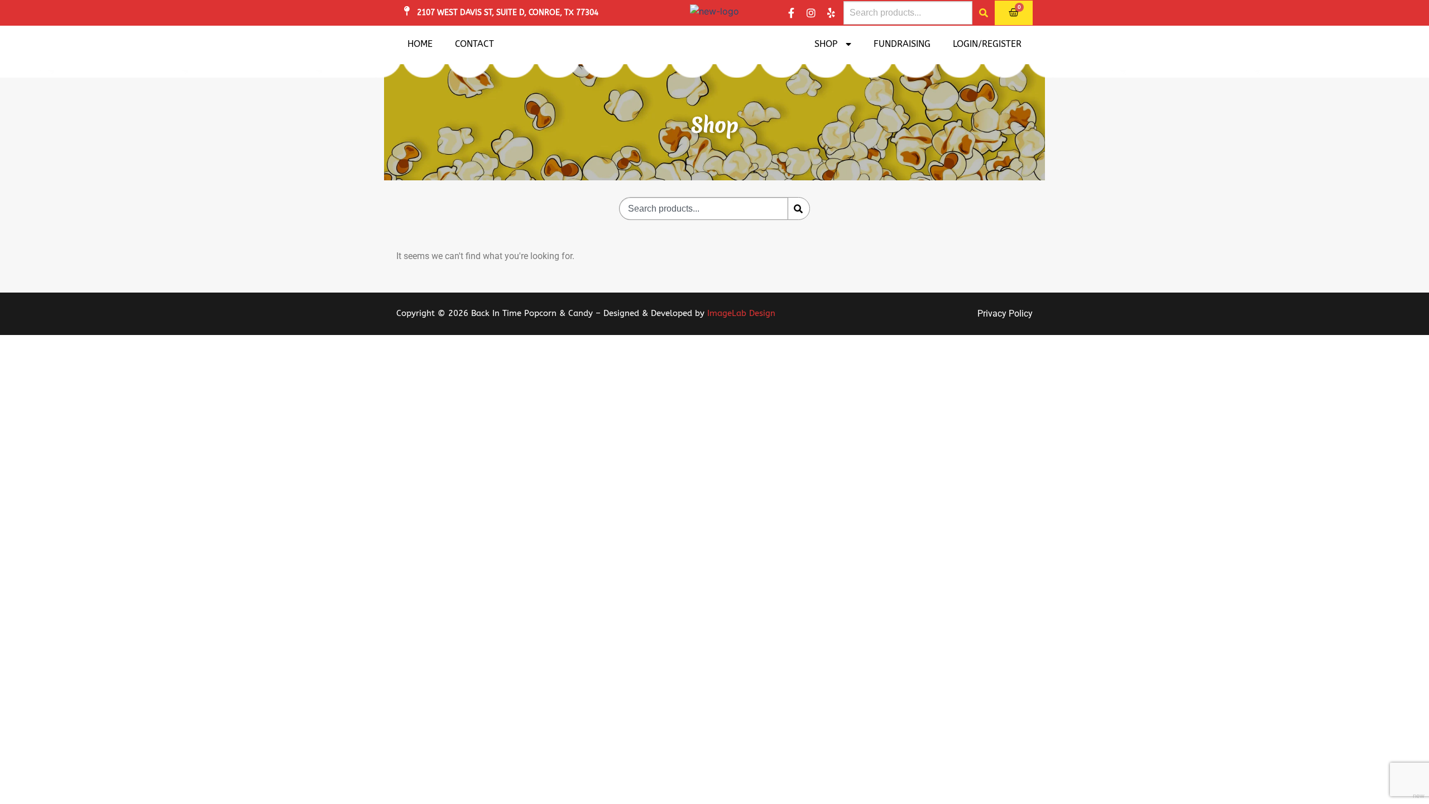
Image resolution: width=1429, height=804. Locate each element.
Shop (825, 44)
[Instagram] (811, 13)
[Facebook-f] (791, 13)
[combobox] (907, 13)
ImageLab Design (741, 313)
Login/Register (987, 44)
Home (420, 44)
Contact (474, 44)
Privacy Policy (1005, 313)
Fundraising (902, 44)
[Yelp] (831, 13)
